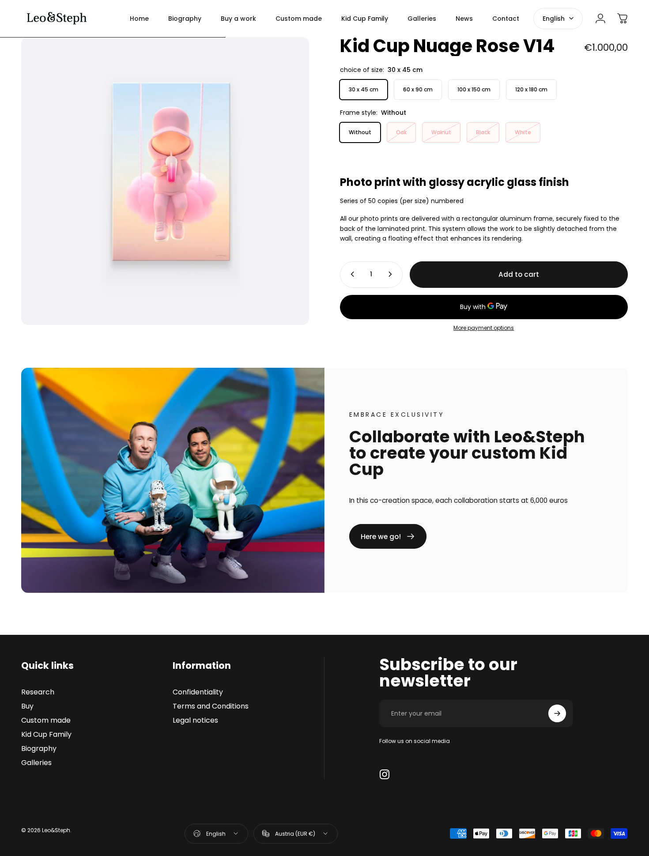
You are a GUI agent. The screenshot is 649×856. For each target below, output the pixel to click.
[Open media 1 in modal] (165, 181)
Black (483, 132)
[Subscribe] (557, 713)
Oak (401, 132)
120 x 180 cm (531, 89)
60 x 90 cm (418, 89)
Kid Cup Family (46, 734)
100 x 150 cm (474, 89)
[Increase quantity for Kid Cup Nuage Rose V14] (392, 274)
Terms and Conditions (211, 706)
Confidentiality (198, 692)
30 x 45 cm (363, 89)
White (523, 132)
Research (37, 692)
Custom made (46, 720)
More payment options (483, 327)
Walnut (441, 132)
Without (360, 132)
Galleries (36, 762)
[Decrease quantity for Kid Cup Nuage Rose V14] (350, 274)
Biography (39, 748)
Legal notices (195, 720)
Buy (27, 706)
